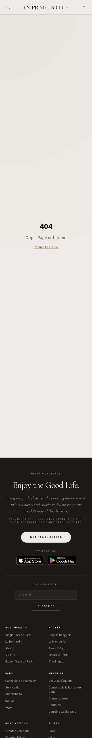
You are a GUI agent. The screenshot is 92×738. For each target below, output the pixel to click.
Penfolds (55, 705)
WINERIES (56, 673)
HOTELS (55, 627)
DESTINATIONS (16, 723)
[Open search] (8, 7)
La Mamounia (57, 642)
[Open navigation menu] (83, 7)
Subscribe (46, 606)
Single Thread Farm (18, 635)
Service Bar (13, 688)
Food (52, 731)
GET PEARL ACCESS (46, 537)
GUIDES (54, 723)
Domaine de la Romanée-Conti (65, 690)
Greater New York (17, 731)
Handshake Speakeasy (20, 681)
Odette (10, 655)
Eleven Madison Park (19, 662)
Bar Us (9, 701)
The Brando (56, 662)
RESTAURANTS (16, 627)
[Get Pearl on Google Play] (62, 560)
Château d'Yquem (60, 681)
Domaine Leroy (59, 699)
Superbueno (13, 694)
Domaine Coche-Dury (62, 712)
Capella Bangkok (60, 635)
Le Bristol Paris (58, 655)
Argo (8, 707)
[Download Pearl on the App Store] (30, 560)
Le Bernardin (13, 642)
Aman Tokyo (57, 648)
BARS (9, 673)
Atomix (10, 648)
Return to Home (46, 247)
